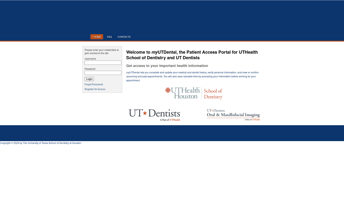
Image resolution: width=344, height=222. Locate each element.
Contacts (124, 36)
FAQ (109, 36)
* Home (96, 36)
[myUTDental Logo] (172, 29)
